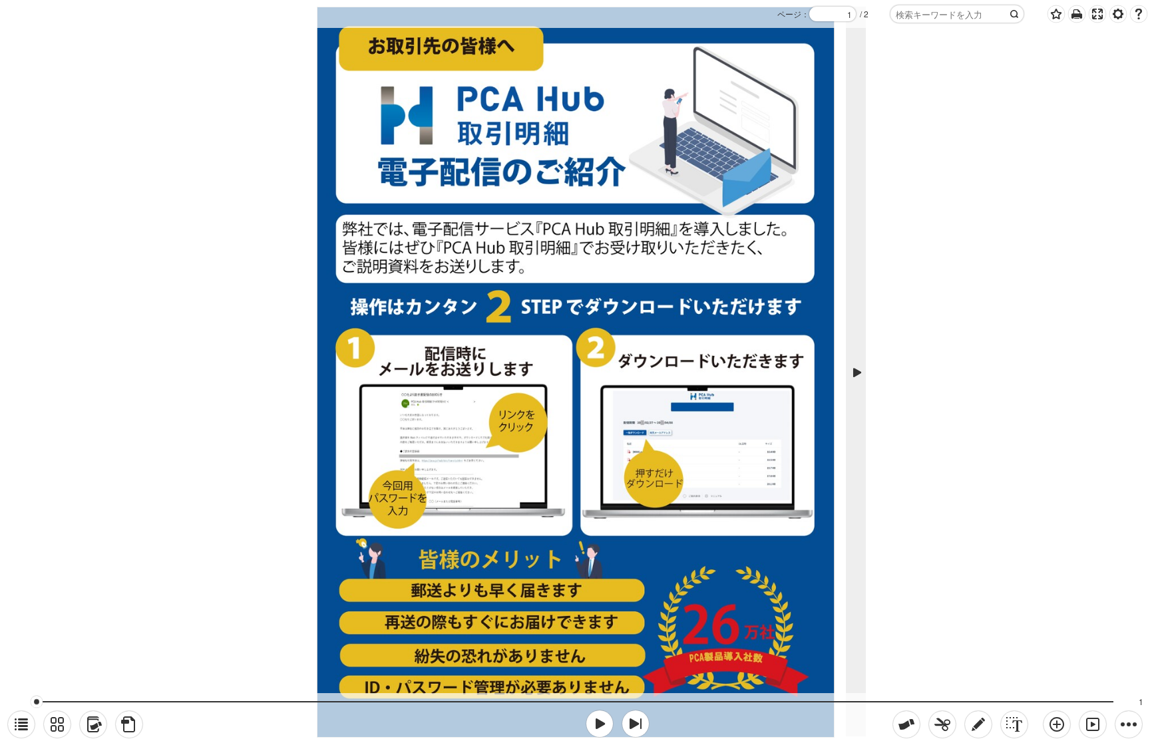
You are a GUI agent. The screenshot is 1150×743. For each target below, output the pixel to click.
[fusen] (906, 724)
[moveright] (599, 723)
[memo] (978, 724)
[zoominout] (1056, 724)
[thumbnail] (57, 724)
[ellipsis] (1128, 724)
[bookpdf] (129, 724)
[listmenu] (21, 724)
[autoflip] (1092, 724)
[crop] (942, 724)
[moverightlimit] (635, 723)
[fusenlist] (93, 724)
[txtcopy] (1014, 724)
